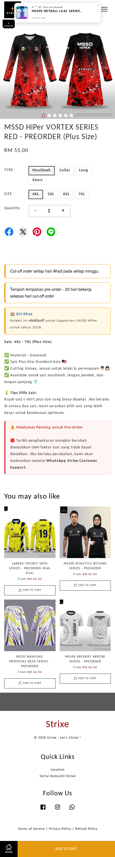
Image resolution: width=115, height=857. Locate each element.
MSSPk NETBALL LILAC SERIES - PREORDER (58, 11)
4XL (35, 194)
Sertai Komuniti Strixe (58, 776)
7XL (81, 194)
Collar (64, 170)
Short (37, 180)
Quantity (12, 208)
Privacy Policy (60, 829)
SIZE (8, 194)
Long (83, 170)
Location (57, 769)
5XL (51, 194)
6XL (66, 194)
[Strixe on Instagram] (57, 810)
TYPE (8, 170)
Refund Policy (86, 829)
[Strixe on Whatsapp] (72, 810)
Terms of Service (31, 829)
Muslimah (41, 170)
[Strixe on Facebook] (43, 810)
